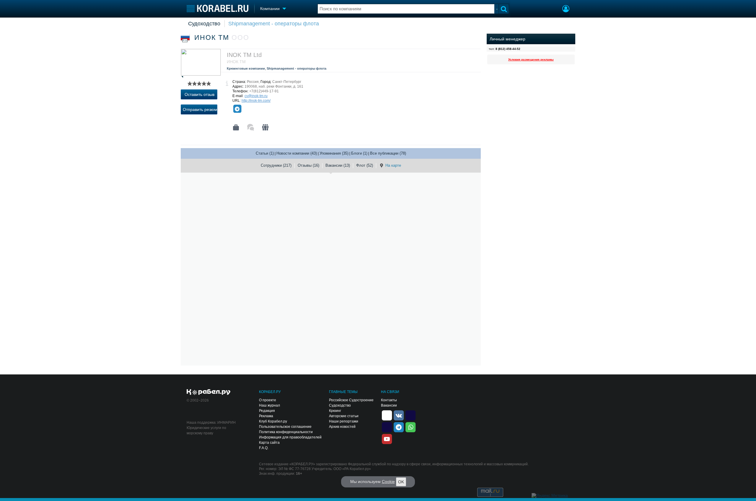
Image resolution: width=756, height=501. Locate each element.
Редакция (267, 411)
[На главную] (217, 8)
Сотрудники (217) (276, 165)
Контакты (389, 400)
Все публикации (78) (388, 153)
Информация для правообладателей (290, 437)
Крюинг (335, 411)
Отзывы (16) (308, 165)
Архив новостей (342, 427)
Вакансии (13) (337, 165)
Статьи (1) (265, 153)
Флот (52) (364, 165)
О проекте (267, 400)
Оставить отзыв (199, 94)
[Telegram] (237, 109)
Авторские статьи (344, 416)
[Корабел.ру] (209, 392)
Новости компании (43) (296, 153)
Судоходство (204, 24)
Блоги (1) (359, 153)
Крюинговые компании (246, 68)
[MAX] (387, 426)
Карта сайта (269, 443)
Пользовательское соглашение (285, 427)
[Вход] (565, 9)
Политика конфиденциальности (286, 432)
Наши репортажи (343, 421)
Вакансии (389, 405)
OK (401, 481)
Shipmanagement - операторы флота (273, 24)
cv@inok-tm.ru (256, 96)
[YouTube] (387, 438)
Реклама (266, 416)
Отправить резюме (200, 109)
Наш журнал (269, 405)
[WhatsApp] (410, 426)
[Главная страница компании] (235, 127)
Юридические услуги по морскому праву (206, 430)
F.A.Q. (263, 448)
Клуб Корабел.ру (273, 421)
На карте (393, 165)
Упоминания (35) (334, 153)
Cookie (388, 481)
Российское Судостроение (351, 400)
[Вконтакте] (399, 415)
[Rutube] (410, 415)
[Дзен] (387, 415)
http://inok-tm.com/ (256, 101)
